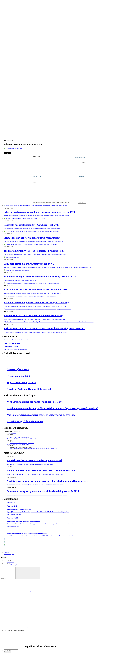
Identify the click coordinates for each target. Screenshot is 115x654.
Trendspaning (10, 69)
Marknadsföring (11, 62)
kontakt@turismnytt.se (12, 564)
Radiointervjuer (11, 66)
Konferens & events (12, 35)
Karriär (5, 44)
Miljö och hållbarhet (12, 87)
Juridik (8, 80)
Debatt (8, 54)
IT (7, 79)
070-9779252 (10, 562)
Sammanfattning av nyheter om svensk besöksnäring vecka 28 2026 (23, 124)
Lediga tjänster (10, 47)
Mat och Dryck (10, 37)
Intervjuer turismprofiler (13, 61)
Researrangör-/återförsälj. (13, 40)
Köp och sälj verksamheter (13, 82)
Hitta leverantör (7, 73)
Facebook (29, 615)
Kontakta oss (7, 8)
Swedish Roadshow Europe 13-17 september (18, 444)
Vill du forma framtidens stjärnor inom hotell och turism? (21, 119)
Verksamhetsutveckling (12, 96)
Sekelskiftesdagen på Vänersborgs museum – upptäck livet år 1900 (23, 108)
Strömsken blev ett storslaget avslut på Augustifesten (20, 111)
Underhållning (10, 93)
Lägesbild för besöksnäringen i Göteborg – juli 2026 (20, 110)
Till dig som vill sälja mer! (13, 100)
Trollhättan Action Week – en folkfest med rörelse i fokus (21, 113)
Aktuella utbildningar (12, 45)
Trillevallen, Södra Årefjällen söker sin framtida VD (19, 122)
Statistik (9, 71)
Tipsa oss (6, 5)
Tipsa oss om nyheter (9, 554)
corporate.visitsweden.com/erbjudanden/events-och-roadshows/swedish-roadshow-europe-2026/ (33, 448)
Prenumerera (7, 652)
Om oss (6, 9)
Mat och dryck (10, 86)
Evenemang (10, 55)
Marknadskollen (8, 51)
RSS (5, 132)
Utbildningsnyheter (11, 49)
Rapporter (9, 68)
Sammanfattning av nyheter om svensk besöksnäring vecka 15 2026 (23, 129)
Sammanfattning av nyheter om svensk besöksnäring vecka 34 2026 (23, 118)
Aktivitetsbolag (10, 30)
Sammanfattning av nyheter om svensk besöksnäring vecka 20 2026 (23, 128)
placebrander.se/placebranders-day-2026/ (20, 437)
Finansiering (10, 56)
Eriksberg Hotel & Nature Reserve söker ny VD (19, 117)
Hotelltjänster (10, 78)
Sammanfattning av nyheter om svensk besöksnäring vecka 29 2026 (23, 121)
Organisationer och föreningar (14, 90)
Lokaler (9, 83)
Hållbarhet (9, 59)
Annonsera (6, 6)
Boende (9, 31)
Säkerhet (9, 92)
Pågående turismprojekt (12, 65)
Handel (8, 34)
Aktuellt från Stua (11, 72)
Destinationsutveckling (9, 42)
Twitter (29, 627)
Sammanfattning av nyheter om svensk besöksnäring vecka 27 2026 (23, 125)
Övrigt (8, 97)
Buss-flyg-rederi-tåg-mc (13, 41)
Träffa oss (6, 11)
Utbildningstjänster (11, 94)
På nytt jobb (10, 48)
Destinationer (10, 33)
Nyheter (6, 28)
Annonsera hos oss (32, 603)
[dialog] (57, 642)
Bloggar (9, 52)
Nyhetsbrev (30, 591)
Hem (5, 27)
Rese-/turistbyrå (11, 38)
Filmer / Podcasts (11, 58)
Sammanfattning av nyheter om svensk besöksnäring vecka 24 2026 (23, 126)
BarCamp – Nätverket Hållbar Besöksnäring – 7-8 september (22, 438)
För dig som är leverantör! (13, 99)
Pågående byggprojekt (12, 63)
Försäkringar (10, 76)
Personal (9, 89)
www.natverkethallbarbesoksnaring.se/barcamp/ (22, 443)
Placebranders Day (11, 433)
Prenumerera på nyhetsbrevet (11, 134)
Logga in (6, 104)
